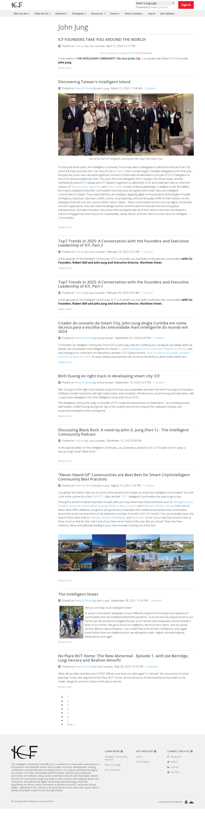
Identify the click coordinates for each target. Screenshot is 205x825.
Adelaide (95, 517)
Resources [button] (97, 13)
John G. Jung (103, 88)
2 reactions (151, 666)
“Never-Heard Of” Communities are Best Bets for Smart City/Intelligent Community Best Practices (124, 476)
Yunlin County (115, 186)
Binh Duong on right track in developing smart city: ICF (109, 375)
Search (151, 13)
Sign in (186, 5)
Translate (162, 7)
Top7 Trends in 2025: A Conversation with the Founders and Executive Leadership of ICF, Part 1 (123, 284)
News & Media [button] (133, 13)
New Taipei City (91, 186)
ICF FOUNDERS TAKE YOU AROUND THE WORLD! (102, 39)
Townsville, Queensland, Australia (88, 506)
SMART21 (98, 496)
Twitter (173, 761)
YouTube (175, 772)
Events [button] (114, 13)
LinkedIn (174, 766)
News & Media (83, 88)
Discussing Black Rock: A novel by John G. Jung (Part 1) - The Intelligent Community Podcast (123, 432)
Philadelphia (118, 517)
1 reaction (150, 88)
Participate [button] (78, 13)
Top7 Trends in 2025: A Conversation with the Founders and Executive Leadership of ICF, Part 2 (123, 243)
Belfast (106, 517)
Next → (71, 724)
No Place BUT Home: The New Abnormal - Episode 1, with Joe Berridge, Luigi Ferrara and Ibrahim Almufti (123, 658)
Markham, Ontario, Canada (158, 506)
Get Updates (167, 13)
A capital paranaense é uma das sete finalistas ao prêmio (152, 349)
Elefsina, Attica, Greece (122, 506)
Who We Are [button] (21, 13)
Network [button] (60, 13)
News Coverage (113, 764)
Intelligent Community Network (116, 758)
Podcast (79, 46)
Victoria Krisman (105, 338)
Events (139, 756)
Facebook (175, 756)
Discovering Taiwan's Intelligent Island (94, 81)
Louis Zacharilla (97, 46)
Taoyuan (76, 186)
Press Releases (112, 769)
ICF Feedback (143, 761)
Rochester (138, 517)
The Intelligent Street (78, 594)
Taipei (119, 171)
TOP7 (124, 496)
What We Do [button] (41, 13)
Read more (65, 68)
